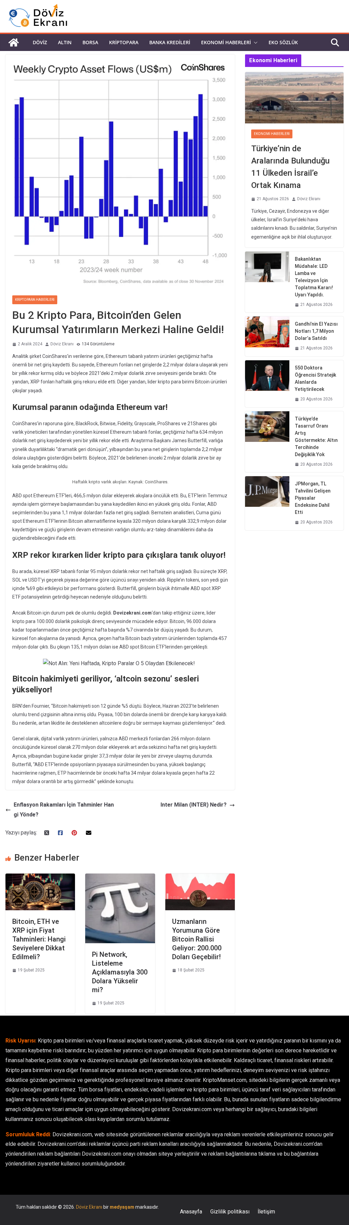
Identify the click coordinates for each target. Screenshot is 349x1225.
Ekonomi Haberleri (226, 42)
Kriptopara (123, 42)
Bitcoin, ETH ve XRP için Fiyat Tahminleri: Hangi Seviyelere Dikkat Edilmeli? (39, 939)
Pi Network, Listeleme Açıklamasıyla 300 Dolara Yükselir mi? (120, 972)
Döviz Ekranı (62, 344)
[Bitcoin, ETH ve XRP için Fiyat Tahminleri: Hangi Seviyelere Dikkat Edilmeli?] (40, 878)
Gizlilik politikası (229, 1211)
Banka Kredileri (169, 42)
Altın (65, 42)
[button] (254, 42)
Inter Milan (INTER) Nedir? (194, 804)
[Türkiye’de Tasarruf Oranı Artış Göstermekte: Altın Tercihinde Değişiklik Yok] (267, 441)
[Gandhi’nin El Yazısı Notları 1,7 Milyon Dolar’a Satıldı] (267, 336)
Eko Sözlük (283, 42)
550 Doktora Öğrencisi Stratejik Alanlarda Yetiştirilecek (315, 378)
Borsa (90, 42)
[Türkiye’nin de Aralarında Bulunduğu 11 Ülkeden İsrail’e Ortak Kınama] (294, 98)
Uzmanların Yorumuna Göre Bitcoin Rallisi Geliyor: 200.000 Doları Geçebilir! (197, 939)
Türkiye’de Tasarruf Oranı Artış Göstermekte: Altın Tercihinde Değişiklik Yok (316, 436)
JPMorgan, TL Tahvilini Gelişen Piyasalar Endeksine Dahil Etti (313, 498)
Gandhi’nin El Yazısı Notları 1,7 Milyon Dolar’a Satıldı (316, 331)
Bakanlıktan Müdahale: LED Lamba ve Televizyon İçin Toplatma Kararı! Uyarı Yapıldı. (314, 276)
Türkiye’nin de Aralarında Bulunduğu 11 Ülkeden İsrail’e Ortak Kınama (290, 167)
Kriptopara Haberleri (35, 299)
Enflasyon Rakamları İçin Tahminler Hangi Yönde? (64, 809)
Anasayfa (191, 1211)
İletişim (266, 1211)
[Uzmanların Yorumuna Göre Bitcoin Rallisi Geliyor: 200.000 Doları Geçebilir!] (200, 878)
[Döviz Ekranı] (13, 42)
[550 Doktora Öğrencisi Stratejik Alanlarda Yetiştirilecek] (267, 383)
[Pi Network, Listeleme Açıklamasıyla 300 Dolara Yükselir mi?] (120, 878)
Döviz (40, 42)
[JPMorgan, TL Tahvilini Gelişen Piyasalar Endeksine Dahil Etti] (267, 503)
